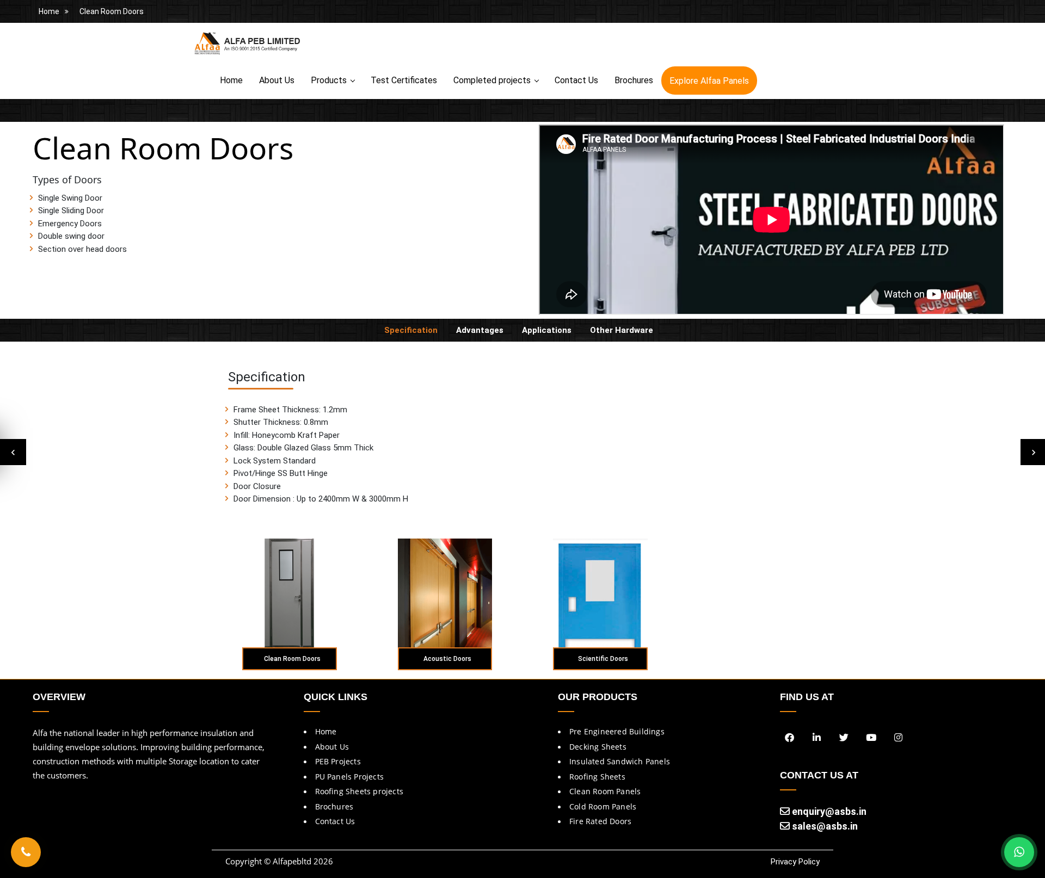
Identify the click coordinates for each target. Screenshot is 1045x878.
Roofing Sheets (597, 776)
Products (329, 80)
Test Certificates (404, 80)
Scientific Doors (603, 659)
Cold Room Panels (602, 806)
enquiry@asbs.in (828, 811)
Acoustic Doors (447, 659)
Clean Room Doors (111, 11)
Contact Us (576, 80)
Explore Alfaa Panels (709, 81)
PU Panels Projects (349, 776)
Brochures (633, 80)
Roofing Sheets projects (359, 791)
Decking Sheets (597, 746)
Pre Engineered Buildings (617, 731)
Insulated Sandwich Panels (619, 761)
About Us (276, 80)
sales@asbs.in (824, 826)
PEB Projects (338, 761)
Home (49, 11)
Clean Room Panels (605, 791)
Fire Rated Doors (600, 821)
